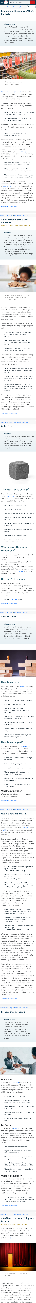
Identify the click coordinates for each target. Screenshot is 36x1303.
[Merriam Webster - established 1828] (6, 2)
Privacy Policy (5, 206)
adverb (22, 686)
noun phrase (25, 746)
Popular (31, 7)
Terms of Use (13, 206)
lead (10, 494)
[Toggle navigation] (2, 2)
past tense (10, 496)
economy (22, 151)
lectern (11, 1238)
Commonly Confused (19, 7)
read (21, 571)
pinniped (15, 599)
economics (7, 186)
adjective (17, 1128)
